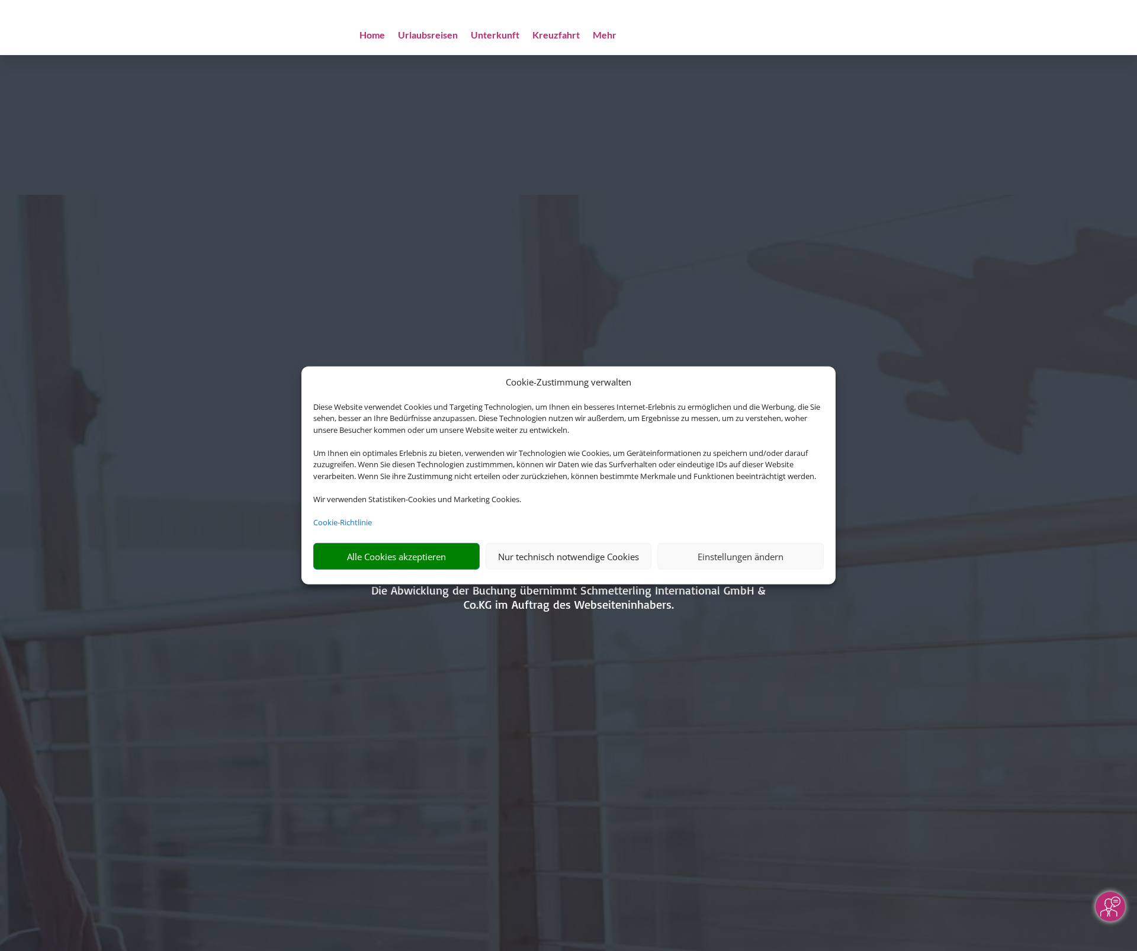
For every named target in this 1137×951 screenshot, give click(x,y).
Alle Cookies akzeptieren (396, 557)
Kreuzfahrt (556, 35)
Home (372, 35)
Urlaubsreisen (428, 35)
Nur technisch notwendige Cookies (568, 557)
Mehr (604, 35)
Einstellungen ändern (740, 557)
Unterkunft (495, 35)
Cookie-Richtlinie (342, 522)
